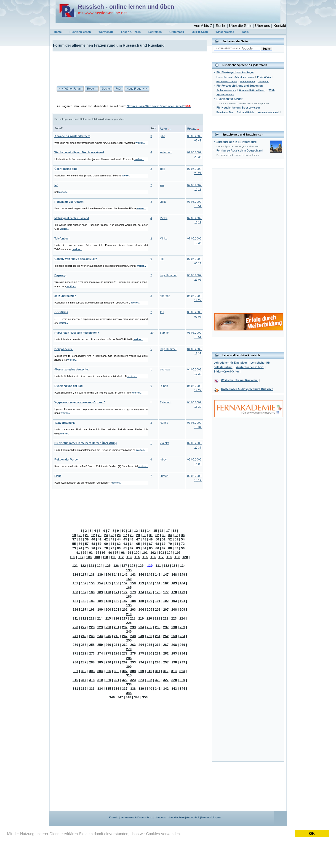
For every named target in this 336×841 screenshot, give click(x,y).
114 (137, 557)
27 (125, 535)
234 (141, 627)
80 (119, 548)
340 (149, 688)
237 (166, 627)
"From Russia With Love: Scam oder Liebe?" (159, 106)
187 (125, 601)
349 (136, 697)
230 (108, 627)
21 (87, 535)
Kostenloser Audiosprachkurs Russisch (247, 389)
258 (92, 645)
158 (133, 583)
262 (125, 645)
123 (91, 565)
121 (75, 565)
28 (131, 535)
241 (75, 636)
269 (182, 645)
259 (100, 645)
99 (129, 552)
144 (141, 574)
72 (183, 544)
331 (75, 688)
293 (133, 662)
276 (116, 653)
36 (183, 535)
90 (183, 548)
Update (193, 128)
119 (177, 557)
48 (144, 539)
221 (157, 618)
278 (133, 653)
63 (125, 544)
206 (157, 609)
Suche (221, 26)
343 (174, 688)
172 (125, 592)
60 (106, 544)
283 (174, 653)
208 (174, 609)
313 (174, 671)
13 (142, 530)
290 (108, 662)
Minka (163, 218)
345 (129, 693)
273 (92, 653)
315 (129, 675)
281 (157, 653)
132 (166, 565)
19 (74, 535)
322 (125, 680)
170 (108, 592)
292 (125, 662)
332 (83, 688)
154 (100, 583)
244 (100, 636)
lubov (163, 459)
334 (100, 688)
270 (129, 649)
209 (182, 609)
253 (174, 636)
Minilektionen (247, 81)
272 (83, 653)
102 (153, 552)
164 (182, 583)
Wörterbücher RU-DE (250, 367)
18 (174, 530)
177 (166, 592)
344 (182, 688)
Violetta (164, 443)
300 (129, 666)
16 (161, 530)
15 (155, 530)
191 (157, 601)
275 (108, 653)
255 (129, 640)
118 (169, 557)
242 (83, 636)
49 (151, 539)
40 (93, 539)
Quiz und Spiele (245, 112)
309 (141, 671)
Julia (163, 201)
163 (174, 583)
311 (157, 671)
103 (161, 552)
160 (149, 583)
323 (133, 680)
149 (182, 574)
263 (133, 645)
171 (116, 592)
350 (145, 697)
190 (149, 601)
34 (170, 535)
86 (157, 548)
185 (108, 601)
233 (133, 627)
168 (92, 592)
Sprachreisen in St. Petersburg (236, 142)
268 (174, 645)
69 (163, 544)
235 (149, 627)
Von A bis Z (203, 26)
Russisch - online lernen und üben (126, 6)
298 (174, 662)
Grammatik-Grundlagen (252, 90)
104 (169, 552)
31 (151, 535)
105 (178, 552)
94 (97, 552)
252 (166, 636)
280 (149, 653)
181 (75, 601)
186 (116, 601)
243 (92, 636)
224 (182, 618)
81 (125, 548)
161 (157, 583)
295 (149, 662)
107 (80, 557)
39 (87, 539)
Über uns (262, 26)
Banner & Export (211, 817)
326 (157, 680)
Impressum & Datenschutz (137, 817)
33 (163, 535)
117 (161, 557)
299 (182, 662)
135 (129, 570)
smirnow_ (166, 152)
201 (116, 609)
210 (129, 614)
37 (74, 539)
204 (141, 609)
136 (75, 574)
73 (74, 548)
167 (83, 592)
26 (119, 535)
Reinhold (165, 402)
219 (141, 618)
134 (183, 565)
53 (176, 539)
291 (116, 662)
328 (174, 680)
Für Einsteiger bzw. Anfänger (235, 72)
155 (108, 583)
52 (170, 539)
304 (100, 671)
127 (124, 565)
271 (75, 653)
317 (83, 680)
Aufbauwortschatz (226, 90)
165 (129, 587)
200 (108, 609)
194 (182, 601)
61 (112, 544)
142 (125, 574)
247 (125, 636)
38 (80, 539)
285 (129, 658)
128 (132, 565)
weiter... (140, 142)
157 (125, 583)
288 (92, 662)
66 (144, 544)
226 (75, 627)
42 (106, 539)
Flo (162, 259)
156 (116, 583)
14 (149, 530)
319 (100, 680)
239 (182, 627)
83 (138, 548)
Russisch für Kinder (229, 99)
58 (93, 544)
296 (157, 662)
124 (99, 565)
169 (100, 592)
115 (145, 557)
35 (176, 535)
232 (125, 627)
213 (91, 618)
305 (108, 671)
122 (83, 565)
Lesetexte (263, 81)
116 (153, 557)
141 (116, 574)
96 (110, 552)
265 (149, 645)
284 (182, 653)
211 (75, 618)
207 (166, 609)
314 (182, 671)
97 (116, 552)
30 (144, 535)
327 (166, 680)
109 (97, 557)
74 (80, 548)
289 (100, 662)
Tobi (162, 168)
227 (83, 627)
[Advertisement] (127, 65)
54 (183, 539)
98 (123, 552)
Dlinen (164, 386)
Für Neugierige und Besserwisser (238, 107)
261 (116, 645)
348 (128, 697)
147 (166, 574)
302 (83, 671)
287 (83, 662)
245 (108, 636)
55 (74, 544)
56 (80, 544)
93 (91, 552)
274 (100, 653)
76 (93, 548)
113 (129, 557)
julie (162, 136)
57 (87, 544)
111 (162, 312)
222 (165, 618)
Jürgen (164, 476)
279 (141, 653)
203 (133, 609)
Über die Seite (240, 26)
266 (157, 645)
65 (138, 544)
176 (157, 592)
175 (149, 592)
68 (157, 544)
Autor (165, 128)
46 (131, 539)
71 (176, 544)
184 (100, 601)
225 (129, 623)
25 (112, 535)
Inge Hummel (168, 275)
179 (182, 592)
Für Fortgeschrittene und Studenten (239, 85)
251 (157, 636)
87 (163, 548)
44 (119, 539)
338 (133, 688)
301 (75, 671)
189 (141, 601)
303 (92, 671)
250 (149, 636)
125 (108, 565)
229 (100, 627)
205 (149, 609)
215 (108, 618)
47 (138, 539)
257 (83, 645)
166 (75, 592)
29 (138, 535)
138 (92, 574)
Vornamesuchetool (268, 112)
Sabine (164, 332)
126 (116, 565)
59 (99, 544)
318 (92, 680)
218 (133, 618)
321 (116, 680)
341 (157, 688)
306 (116, 671)
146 (157, 574)
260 (108, 645)
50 (157, 539)
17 (168, 530)
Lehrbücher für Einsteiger (230, 362)
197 (83, 609)
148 (174, 574)
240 (129, 631)
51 (163, 539)
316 (75, 680)
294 (141, 662)
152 (83, 583)
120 (185, 557)
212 (83, 618)
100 (136, 552)
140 (108, 574)
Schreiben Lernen (244, 77)
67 (151, 544)
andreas (165, 296)
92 (84, 552)
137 (83, 574)
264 (141, 645)
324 (141, 680)
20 (152, 332)
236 (157, 627)
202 (125, 609)
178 (174, 592)
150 (129, 579)
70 (170, 544)
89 (176, 548)
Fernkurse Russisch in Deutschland (239, 150)
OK (312, 833)
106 (72, 557)
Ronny (164, 422)
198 (92, 609)
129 (141, 565)
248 (133, 636)
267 (166, 645)
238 (174, 627)
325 (149, 680)
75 (87, 548)
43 (112, 539)
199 (100, 609)
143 (133, 574)
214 (100, 618)
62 (119, 544)
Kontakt (280, 26)
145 (149, 574)
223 (174, 618)
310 (149, 671)
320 (108, 680)
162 (166, 583)
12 (136, 530)
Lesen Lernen (224, 77)
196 (75, 609)
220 (149, 618)
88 (170, 548)
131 (158, 565)
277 (125, 653)
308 (133, 671)
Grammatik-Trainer (226, 81)
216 (116, 618)
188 (133, 601)
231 (116, 627)
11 (129, 530)
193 (174, 601)
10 (123, 530)
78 (106, 548)
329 (182, 680)
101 (145, 552)
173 (133, 592)
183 (92, 601)
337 (125, 688)
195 (129, 605)
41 (99, 539)
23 (99, 535)
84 (144, 548)
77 (99, 548)
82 (131, 548)
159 (141, 583)
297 (166, 662)
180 (129, 596)
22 (93, 535)
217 (124, 618)
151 (75, 583)
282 (166, 653)
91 (78, 552)
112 (121, 557)
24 (106, 535)
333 (92, 688)
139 (100, 574)
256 (75, 645)
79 (112, 548)
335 (108, 688)
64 (131, 544)
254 (182, 636)
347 (120, 697)
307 (125, 671)
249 (141, 636)
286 (75, 662)
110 (105, 557)
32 (157, 535)
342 (166, 688)
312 (165, 671)
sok (162, 185)
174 (141, 592)
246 (116, 636)
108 (89, 557)
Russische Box (224, 112)
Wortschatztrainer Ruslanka (239, 380)
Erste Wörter (264, 77)
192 (166, 601)
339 (141, 688)
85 (151, 548)
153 (92, 583)
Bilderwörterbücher (226, 371)
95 (104, 552)
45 (125, 539)
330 (129, 684)
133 (174, 565)
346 (112, 697)
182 (83, 601)
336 (116, 688)
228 (92, 627)
